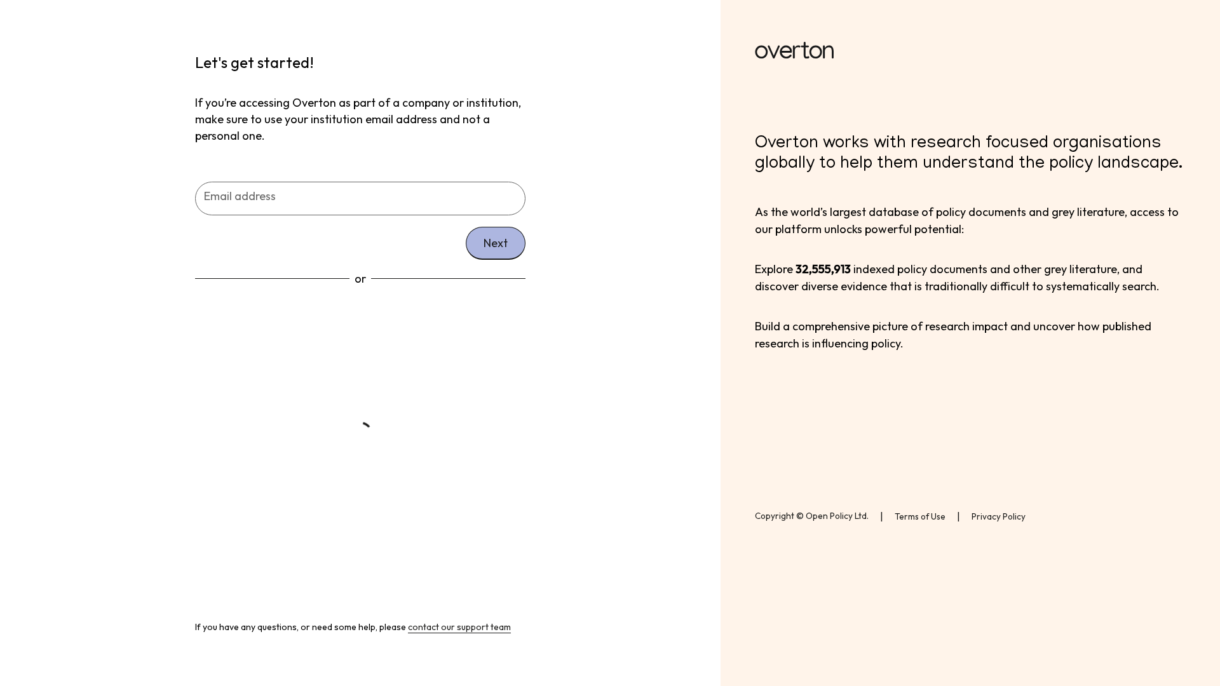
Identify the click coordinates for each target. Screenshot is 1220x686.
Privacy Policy (999, 516)
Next (496, 243)
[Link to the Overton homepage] (970, 52)
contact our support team (459, 627)
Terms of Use (920, 516)
